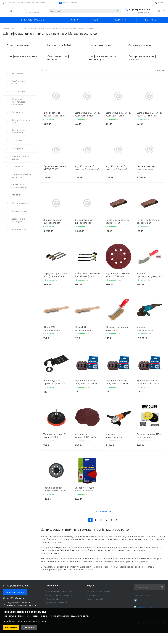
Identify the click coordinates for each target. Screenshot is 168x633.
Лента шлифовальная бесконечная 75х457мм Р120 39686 (118, 223)
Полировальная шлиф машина (142, 58)
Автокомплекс (93, 595)
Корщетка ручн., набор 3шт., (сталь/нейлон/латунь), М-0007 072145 (56, 276)
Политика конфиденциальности (60, 591)
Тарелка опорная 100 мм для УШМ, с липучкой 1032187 (55, 437)
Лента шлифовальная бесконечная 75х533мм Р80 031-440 (149, 223)
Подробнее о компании (56, 603)
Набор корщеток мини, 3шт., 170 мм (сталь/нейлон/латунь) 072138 (87, 276)
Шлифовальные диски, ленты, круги (102, 58)
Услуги (90, 585)
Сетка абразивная (139, 45)
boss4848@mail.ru (70, 3)
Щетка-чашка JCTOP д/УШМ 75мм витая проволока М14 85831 (87, 116)
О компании (51, 585)
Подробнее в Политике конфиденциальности (24, 621)
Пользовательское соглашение (59, 595)
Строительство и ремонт (98, 591)
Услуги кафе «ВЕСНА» (97, 599)
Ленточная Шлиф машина (58, 58)
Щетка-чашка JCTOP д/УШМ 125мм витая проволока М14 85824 (118, 116)
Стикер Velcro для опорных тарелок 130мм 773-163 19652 (85, 491)
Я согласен (11, 628)
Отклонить (29, 628)
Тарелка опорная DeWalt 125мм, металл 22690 (55, 491)
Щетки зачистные (99, 45)
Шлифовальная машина (22, 56)
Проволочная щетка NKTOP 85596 (54, 168)
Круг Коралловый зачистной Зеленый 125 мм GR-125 (117, 169)
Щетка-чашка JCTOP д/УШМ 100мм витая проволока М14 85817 (149, 116)
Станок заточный (18, 45)
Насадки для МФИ (59, 45)
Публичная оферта (54, 599)
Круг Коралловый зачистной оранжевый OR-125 (87, 169)
